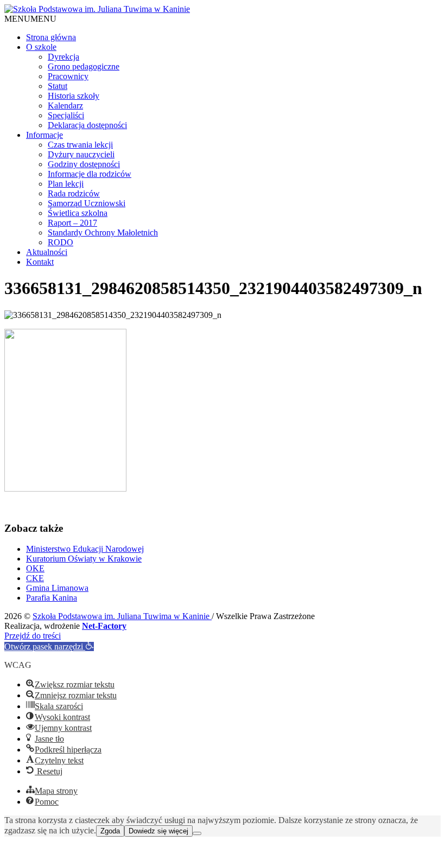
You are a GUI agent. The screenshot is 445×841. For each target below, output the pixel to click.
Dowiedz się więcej (158, 831)
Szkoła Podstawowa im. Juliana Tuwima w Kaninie (122, 616)
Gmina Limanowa (57, 587)
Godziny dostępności (84, 164)
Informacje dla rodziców (89, 174)
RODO (60, 242)
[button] (30, 18)
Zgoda (110, 831)
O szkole (41, 47)
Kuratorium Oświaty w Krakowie (84, 558)
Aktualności (46, 252)
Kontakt (40, 261)
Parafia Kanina (51, 597)
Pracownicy (68, 76)
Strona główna (51, 37)
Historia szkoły (73, 95)
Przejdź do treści (32, 635)
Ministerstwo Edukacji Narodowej (85, 548)
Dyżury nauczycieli (81, 154)
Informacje (44, 134)
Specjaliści (66, 115)
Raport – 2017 (72, 222)
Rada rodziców (74, 193)
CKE (35, 578)
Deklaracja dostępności (87, 125)
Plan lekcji (66, 183)
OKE (35, 568)
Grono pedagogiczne (83, 66)
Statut (57, 86)
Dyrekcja (63, 56)
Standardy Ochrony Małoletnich (103, 232)
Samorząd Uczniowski (86, 203)
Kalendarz (65, 105)
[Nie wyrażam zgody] (197, 833)
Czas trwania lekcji (80, 144)
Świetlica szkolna (77, 213)
